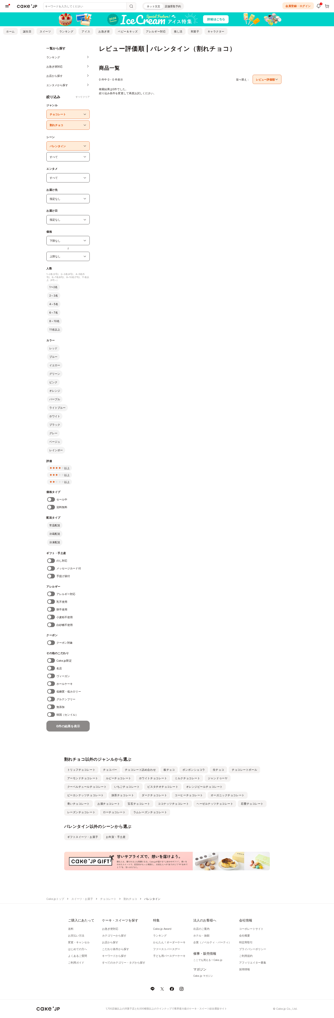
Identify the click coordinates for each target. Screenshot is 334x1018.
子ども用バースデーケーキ (169, 955)
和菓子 (195, 31)
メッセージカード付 (68, 568)
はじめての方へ (77, 949)
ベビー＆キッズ (128, 31)
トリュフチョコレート (81, 769)
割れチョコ (130, 898)
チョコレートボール (244, 769)
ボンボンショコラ (193, 769)
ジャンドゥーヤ (217, 778)
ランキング (66, 31)
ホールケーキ (64, 683)
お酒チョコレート (108, 803)
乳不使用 (61, 601)
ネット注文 (153, 6)
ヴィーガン (63, 676)
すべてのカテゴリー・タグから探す (123, 962)
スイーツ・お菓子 (82, 898)
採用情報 (244, 969)
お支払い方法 (76, 935)
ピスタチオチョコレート (162, 786)
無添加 (60, 707)
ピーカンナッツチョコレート (85, 795)
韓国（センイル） (67, 714)
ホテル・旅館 (201, 935)
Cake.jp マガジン (203, 975)
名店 (59, 668)
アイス (86, 31)
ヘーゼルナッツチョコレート (215, 803)
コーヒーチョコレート (189, 795)
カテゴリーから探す (114, 935)
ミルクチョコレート (187, 778)
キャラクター (216, 31)
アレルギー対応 (156, 31)
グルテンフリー (66, 699)
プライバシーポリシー (252, 949)
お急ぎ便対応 (110, 928)
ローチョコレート (114, 812)
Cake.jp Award (162, 928)
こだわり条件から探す (115, 949)
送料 (70, 928)
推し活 (178, 31)
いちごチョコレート (127, 786)
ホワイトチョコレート (153, 778)
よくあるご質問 (77, 955)
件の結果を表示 (68, 726)
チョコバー (110, 769)
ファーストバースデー (166, 949)
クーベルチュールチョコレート (87, 786)
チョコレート (108, 898)
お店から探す (110, 942)
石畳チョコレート (252, 803)
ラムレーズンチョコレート (150, 812)
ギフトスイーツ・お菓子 (82, 836)
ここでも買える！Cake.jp (207, 959)
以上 (67, 468)
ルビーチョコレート (118, 778)
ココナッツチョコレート (173, 803)
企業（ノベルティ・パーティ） (212, 942)
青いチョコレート (78, 803)
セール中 (61, 499)
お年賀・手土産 (116, 836)
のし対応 (61, 560)
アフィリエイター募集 (252, 962)
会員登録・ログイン (298, 6)
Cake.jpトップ (55, 898)
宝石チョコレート (139, 803)
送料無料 (61, 507)
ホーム (10, 31)
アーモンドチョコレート (82, 778)
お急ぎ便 (104, 31)
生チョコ (218, 769)
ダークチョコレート (154, 795)
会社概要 (244, 935)
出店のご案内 (201, 928)
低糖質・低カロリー (68, 691)
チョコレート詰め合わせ (140, 769)
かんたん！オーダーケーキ (169, 942)
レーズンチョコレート (81, 812)
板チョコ (169, 769)
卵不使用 (61, 609)
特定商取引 (246, 942)
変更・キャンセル (79, 942)
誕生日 (27, 31)
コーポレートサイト (251, 928)
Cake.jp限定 (64, 660)
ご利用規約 (246, 955)
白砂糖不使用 (64, 624)
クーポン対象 (64, 642)
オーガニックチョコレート (228, 795)
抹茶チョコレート (123, 795)
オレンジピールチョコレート (204, 786)
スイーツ (45, 31)
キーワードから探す (114, 955)
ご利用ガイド (76, 962)
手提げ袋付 (63, 576)
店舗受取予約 (173, 6)
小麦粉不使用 (64, 617)
